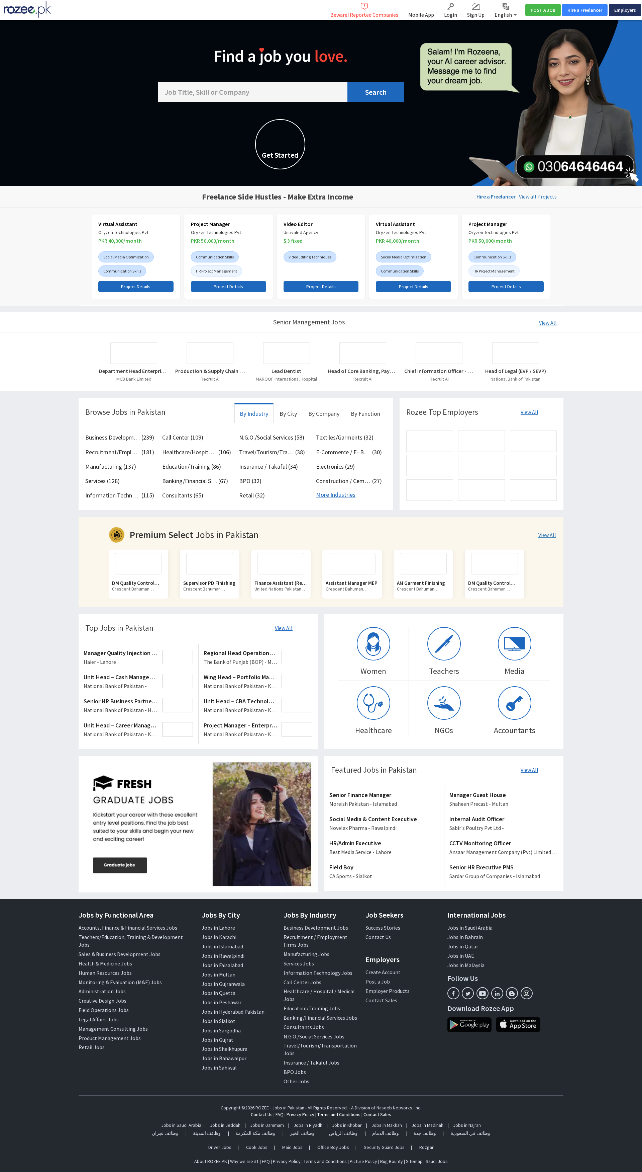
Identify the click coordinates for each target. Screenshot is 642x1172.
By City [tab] (288, 413)
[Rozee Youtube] (482, 993)
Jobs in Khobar (347, 1125)
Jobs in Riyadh (308, 1125)
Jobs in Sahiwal (219, 1067)
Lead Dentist (286, 371)
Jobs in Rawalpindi (223, 955)
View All (548, 322)
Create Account (383, 972)
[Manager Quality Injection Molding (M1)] (138, 658)
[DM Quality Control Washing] (428, 563)
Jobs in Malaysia (466, 965)
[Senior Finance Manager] (384, 799)
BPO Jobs (295, 1072)
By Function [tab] (365, 413)
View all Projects (538, 196)
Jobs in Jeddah (225, 1125)
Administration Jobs (102, 991)
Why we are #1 (244, 1161)
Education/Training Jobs (312, 1008)
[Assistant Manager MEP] (286, 563)
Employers (625, 10)
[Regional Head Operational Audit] (258, 658)
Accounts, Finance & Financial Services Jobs (128, 927)
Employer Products (387, 991)
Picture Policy (363, 1161)
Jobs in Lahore (218, 927)
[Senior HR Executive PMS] (504, 872)
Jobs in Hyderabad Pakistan (233, 1011)
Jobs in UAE (460, 955)
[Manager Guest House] (504, 799)
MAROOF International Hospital (286, 379)
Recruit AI (210, 379)
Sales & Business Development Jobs (119, 954)
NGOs (444, 730)
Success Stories (382, 927)
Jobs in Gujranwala (223, 984)
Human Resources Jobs (105, 972)
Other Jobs (296, 1081)
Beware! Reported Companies (364, 14)
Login (450, 14)
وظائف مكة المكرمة (255, 1133)
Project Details (135, 287)
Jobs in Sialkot (218, 1021)
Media (515, 671)
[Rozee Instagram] (527, 993)
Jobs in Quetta (218, 993)
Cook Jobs (257, 1147)
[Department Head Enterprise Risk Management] (133, 353)
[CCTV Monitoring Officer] (504, 848)
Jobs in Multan (218, 974)
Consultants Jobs (304, 1027)
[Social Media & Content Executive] (384, 824)
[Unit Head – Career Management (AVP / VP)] (138, 730)
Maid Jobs (292, 1147)
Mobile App (421, 14)
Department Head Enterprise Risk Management (134, 371)
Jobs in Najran (467, 1125)
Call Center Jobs (302, 982)
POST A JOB (543, 10)
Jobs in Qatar (462, 946)
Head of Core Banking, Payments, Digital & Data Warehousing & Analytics (363, 371)
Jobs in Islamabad (222, 946)
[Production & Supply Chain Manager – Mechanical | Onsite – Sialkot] (210, 353)
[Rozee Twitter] (468, 993)
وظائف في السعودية (470, 1133)
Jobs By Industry (310, 915)
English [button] (504, 14)
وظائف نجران (165, 1133)
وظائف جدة (425, 1133)
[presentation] (83, 258)
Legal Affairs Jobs (99, 1019)
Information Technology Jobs (318, 972)
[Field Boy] (384, 872)
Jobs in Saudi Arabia (470, 927)
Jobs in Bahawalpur (224, 1058)
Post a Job (377, 981)
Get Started (280, 155)
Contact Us (378, 937)
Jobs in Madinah (427, 1125)
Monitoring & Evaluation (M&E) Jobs (120, 982)
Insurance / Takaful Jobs (311, 1062)
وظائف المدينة (207, 1133)
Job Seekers (384, 915)
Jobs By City (221, 915)
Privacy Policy (300, 1114)
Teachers (444, 671)
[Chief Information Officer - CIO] (439, 353)
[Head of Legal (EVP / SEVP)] (515, 353)
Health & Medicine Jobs (105, 963)
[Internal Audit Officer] (504, 824)
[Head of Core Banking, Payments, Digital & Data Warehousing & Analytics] (362, 353)
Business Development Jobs (316, 927)
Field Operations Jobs (104, 1010)
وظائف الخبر (302, 1133)
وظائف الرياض (343, 1133)
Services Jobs (299, 963)
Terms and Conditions (338, 1114)
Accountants (514, 730)
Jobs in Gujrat (217, 1039)
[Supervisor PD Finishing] (143, 563)
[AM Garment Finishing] (357, 563)
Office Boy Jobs (333, 1147)
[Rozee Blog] (512, 993)
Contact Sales (381, 1000)
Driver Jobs (219, 1147)
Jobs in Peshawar (221, 1002)
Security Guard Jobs (384, 1147)
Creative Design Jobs (102, 1000)
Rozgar (426, 1147)
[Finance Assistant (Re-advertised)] (215, 563)
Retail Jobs (92, 1047)
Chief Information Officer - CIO (439, 371)
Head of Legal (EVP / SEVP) (515, 371)
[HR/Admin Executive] (384, 848)
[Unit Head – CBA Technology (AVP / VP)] (258, 706)
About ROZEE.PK (210, 1161)
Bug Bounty (391, 1161)
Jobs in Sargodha (221, 1030)
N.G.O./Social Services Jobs (314, 1036)
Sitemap (414, 1161)
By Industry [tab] (254, 413)
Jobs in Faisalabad (222, 965)
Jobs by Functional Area (116, 915)
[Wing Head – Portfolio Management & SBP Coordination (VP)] (258, 682)
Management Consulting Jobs (113, 1028)
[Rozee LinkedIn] (497, 993)
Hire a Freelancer (584, 10)
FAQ (280, 1114)
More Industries (335, 494)
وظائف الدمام (385, 1133)
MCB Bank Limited (133, 379)
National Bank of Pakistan (515, 379)
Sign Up (476, 14)
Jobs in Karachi (219, 937)
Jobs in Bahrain (465, 937)
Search (376, 92)
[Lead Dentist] (286, 353)
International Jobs (476, 915)
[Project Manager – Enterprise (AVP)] (258, 730)
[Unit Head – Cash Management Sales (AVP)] (138, 682)
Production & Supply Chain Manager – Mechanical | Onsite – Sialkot (210, 371)
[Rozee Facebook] (453, 993)
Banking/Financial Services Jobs (320, 1017)
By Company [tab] (323, 413)
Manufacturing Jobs (306, 954)
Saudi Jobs (437, 1161)
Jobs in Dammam (267, 1125)
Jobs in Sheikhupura (224, 1048)
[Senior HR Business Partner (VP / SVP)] (138, 706)
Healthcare (373, 730)
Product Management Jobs (110, 1038)
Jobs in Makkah (386, 1125)
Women (373, 671)
